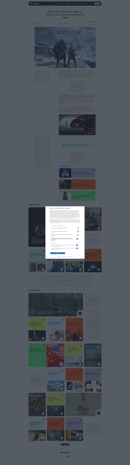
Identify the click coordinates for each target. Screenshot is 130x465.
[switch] (77, 228)
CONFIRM (58, 253)
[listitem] (65, 225)
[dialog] (65, 232)
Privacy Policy (71, 256)
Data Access (65, 256)
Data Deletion (59, 256)
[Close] (83, 208)
